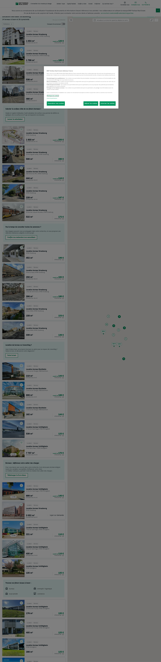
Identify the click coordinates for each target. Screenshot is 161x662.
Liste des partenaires (52, 98)
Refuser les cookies (91, 103)
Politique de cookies (53, 95)
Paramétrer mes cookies (56, 103)
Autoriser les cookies (108, 103)
